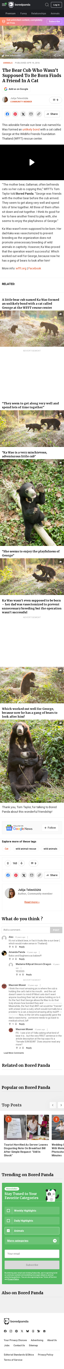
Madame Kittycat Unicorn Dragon (33, 964)
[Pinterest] (16, 1331)
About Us (52, 1340)
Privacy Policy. (13, 1279)
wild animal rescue (26, 849)
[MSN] (38, 1331)
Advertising (37, 1340)
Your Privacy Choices (15, 1340)
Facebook (34, 268)
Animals (7, 63)
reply (21, 947)
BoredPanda (19, 5)
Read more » (32, 902)
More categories (17, 1240)
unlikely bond (31, 129)
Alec (11, 937)
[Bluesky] (27, 1331)
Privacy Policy (45, 1354)
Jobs (7, 1345)
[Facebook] (5, 1331)
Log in (56, 5)
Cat (6, 849)
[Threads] (33, 1331)
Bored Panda (16, 1321)
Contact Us (19, 1345)
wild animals (50, 849)
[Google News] (44, 1331)
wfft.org (21, 268)
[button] (53, 1105)
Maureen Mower (17, 985)
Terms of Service (13, 1360)
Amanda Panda (17, 952)
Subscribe (32, 1264)
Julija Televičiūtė (19, 98)
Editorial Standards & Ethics (19, 1354)
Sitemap (33, 1345)
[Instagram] (11, 1331)
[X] (22, 1331)
